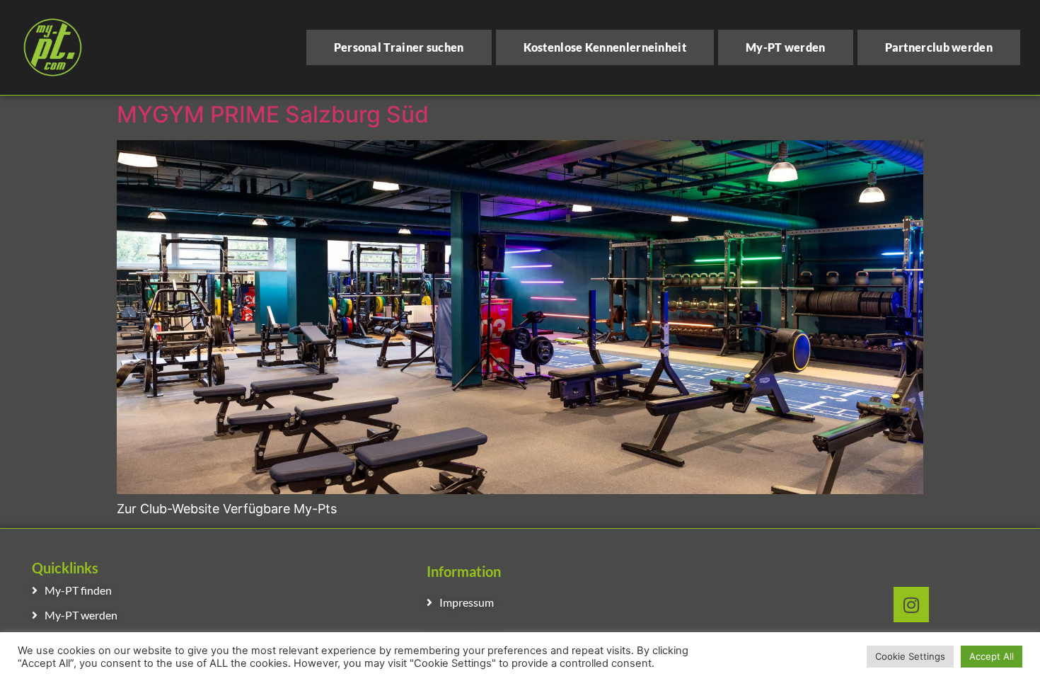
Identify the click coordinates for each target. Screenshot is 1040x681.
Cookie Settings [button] (910, 656)
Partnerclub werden (939, 47)
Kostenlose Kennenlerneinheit (605, 47)
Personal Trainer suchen (399, 47)
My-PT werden (786, 47)
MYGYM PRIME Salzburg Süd (273, 114)
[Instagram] (911, 604)
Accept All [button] (991, 656)
